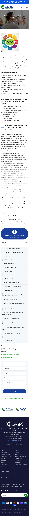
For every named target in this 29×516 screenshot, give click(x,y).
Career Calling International (15, 509)
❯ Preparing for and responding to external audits (12, 313)
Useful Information (20, 456)
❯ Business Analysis (8, 263)
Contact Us (18, 460)
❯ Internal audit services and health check (13, 304)
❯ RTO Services (7, 271)
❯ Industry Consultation (9, 299)
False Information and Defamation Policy (13, 484)
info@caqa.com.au (8, 357)
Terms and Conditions (21, 464)
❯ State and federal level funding (12, 337)
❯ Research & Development (10, 318)
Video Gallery (5, 464)
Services (3, 460)
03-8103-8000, (12, 436)
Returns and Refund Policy (8, 473)
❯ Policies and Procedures (10, 309)
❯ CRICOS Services (8, 275)
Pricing (17, 452)
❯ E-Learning (6, 256)
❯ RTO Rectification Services (11, 333)
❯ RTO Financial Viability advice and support (13, 328)
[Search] (26, 242)
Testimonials (4, 458)
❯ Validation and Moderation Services (13, 252)
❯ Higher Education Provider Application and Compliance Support (14, 294)
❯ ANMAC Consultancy (9, 278)
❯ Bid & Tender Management (11, 282)
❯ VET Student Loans (8, 260)
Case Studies (18, 458)
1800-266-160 (16, 354)
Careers (17, 450)
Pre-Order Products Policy (8, 480)
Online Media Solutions (21, 512)
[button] (27, 7)
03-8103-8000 (7, 354)
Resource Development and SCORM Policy (13, 482)
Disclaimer (18, 462)
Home (4, 20)
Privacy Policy (5, 471)
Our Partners (18, 454)
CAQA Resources (6, 456)
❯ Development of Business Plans (12, 286)
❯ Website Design (7, 340)
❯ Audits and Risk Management (11, 248)
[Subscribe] (26, 495)
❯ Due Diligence (7, 290)
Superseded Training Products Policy (11, 486)
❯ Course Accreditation (9, 267)
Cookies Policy (5, 478)
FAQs (2, 466)
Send (14, 391)
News (2, 462)
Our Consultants (5, 454)
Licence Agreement (6, 476)
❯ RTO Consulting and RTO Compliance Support (14, 322)
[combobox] (14, 242)
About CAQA (4, 452)
